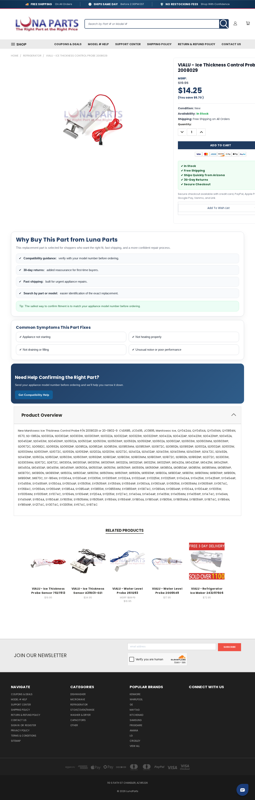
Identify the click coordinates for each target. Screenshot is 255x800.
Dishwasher (78, 694)
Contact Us (231, 44)
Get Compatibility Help (34, 394)
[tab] (127, 415)
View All (135, 746)
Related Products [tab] (125, 530)
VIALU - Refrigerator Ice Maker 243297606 (206, 591)
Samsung (136, 720)
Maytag (135, 709)
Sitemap (16, 740)
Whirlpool (136, 699)
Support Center (128, 44)
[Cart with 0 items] (248, 23)
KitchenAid (136, 715)
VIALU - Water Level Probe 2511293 (127, 591)
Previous (244, 787)
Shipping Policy (159, 44)
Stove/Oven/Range (82, 709)
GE (131, 704)
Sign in (15, 725)
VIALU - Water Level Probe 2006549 (167, 591)
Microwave (77, 699)
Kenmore (135, 694)
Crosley (135, 740)
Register (30, 725)
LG (131, 735)
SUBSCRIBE (229, 647)
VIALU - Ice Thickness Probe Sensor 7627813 (48, 591)
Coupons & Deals (67, 44)
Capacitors (78, 720)
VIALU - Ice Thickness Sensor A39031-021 (88, 591)
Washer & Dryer (80, 715)
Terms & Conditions (23, 735)
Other (74, 725)
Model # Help (98, 44)
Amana (134, 730)
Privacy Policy (20, 730)
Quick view (48, 557)
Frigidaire (136, 725)
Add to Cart (48, 564)
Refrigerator (79, 704)
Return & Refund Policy (196, 44)
